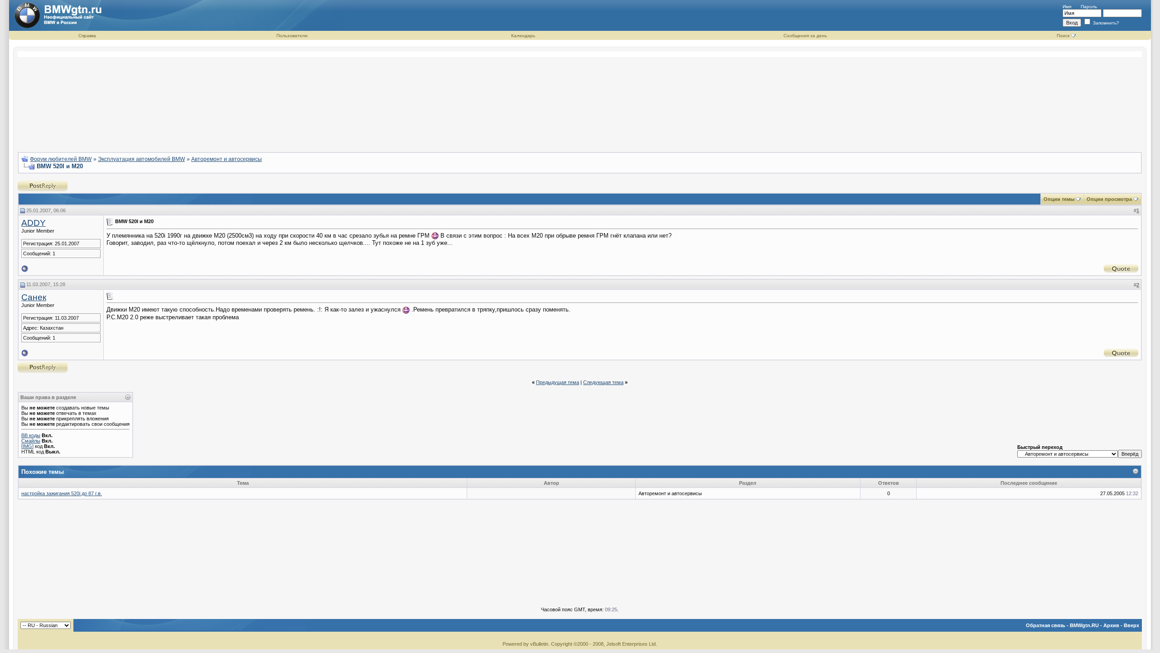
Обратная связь (1045, 625)
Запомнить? (1105, 22)
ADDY (33, 223)
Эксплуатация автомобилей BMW (141, 159)
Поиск (1063, 35)
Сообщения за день (805, 35)
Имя (1067, 6)
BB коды (30, 435)
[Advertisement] (580, 98)
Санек (33, 297)
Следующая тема (603, 382)
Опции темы (1059, 199)
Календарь (523, 35)
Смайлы (30, 440)
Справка (87, 35)
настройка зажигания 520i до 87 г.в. (61, 493)
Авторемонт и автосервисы (226, 159)
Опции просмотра (1109, 199)
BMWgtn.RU (1084, 625)
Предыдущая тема (557, 382)
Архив (1111, 625)
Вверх (1131, 625)
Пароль (1089, 6)
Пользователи (292, 35)
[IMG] (27, 446)
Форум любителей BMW (61, 159)
